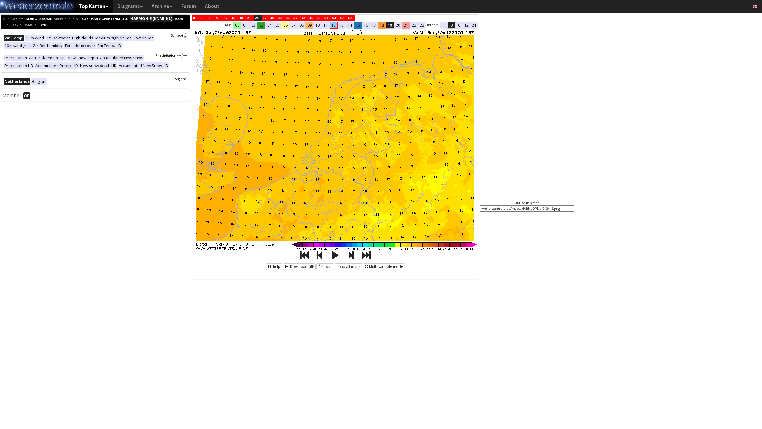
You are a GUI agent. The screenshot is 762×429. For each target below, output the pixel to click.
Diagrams (128, 6)
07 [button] (293, 25)
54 (334, 17)
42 (303, 17)
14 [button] (350, 25)
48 (318, 17)
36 (287, 17)
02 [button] (253, 25)
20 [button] (398, 25)
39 (295, 17)
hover (327, 266)
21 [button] (406, 25)
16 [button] (366, 25)
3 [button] (452, 25)
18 (241, 17)
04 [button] (269, 25)
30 (272, 17)
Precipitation (166, 55)
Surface (177, 35)
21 (249, 17)
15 (233, 17)
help (276, 266)
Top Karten (92, 6)
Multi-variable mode (386, 266)
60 (349, 17)
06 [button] (285, 25)
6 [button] (459, 25)
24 (256, 17)
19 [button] (390, 25)
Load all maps (348, 266)
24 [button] (474, 25)
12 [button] (334, 25)
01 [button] (245, 25)
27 (264, 17)
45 (311, 17)
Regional (181, 79)
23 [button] (422, 25)
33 (280, 17)
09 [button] (309, 25)
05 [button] (277, 25)
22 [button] (414, 25)
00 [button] (237, 25)
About (212, 6)
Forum (188, 6)
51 (326, 17)
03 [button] (261, 25)
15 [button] (358, 25)
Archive (160, 6)
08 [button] (301, 25)
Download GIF (301, 266)
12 (225, 17)
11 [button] (326, 25)
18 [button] (382, 25)
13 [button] (342, 25)
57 (341, 17)
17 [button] (374, 25)
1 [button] (444, 25)
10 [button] (318, 25)
